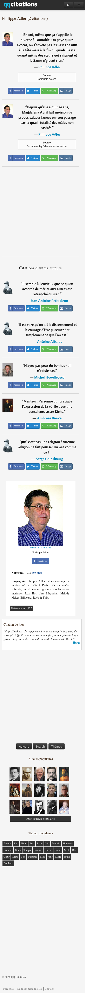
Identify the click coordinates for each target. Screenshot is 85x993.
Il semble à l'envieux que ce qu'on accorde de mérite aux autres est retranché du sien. (47, 288)
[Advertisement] (42, 211)
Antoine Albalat (49, 341)
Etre (32, 843)
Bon (23, 856)
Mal (42, 856)
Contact (49, 989)
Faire (39, 843)
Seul (66, 850)
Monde (56, 843)
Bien (24, 843)
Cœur (6, 856)
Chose (48, 850)
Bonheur (8, 863)
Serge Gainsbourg (49, 458)
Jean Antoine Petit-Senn (49, 300)
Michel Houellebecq (49, 377)
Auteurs (24, 746)
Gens (18, 850)
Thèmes (56, 746)
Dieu (15, 856)
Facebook (8, 989)
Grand (57, 850)
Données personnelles (29, 989)
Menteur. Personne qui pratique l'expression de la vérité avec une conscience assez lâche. (47, 406)
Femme (38, 850)
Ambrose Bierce (49, 418)
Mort (58, 856)
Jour (50, 856)
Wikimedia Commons (40, 547)
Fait (16, 843)
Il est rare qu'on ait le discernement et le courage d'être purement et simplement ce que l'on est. (48, 329)
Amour (7, 843)
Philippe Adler (49, 67)
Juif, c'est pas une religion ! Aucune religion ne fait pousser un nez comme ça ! (47, 446)
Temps (27, 850)
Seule (67, 856)
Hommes (68, 843)
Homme (8, 850)
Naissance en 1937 (21, 608)
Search (40, 746)
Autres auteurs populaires (40, 818)
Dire (74, 850)
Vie (47, 843)
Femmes (32, 856)
